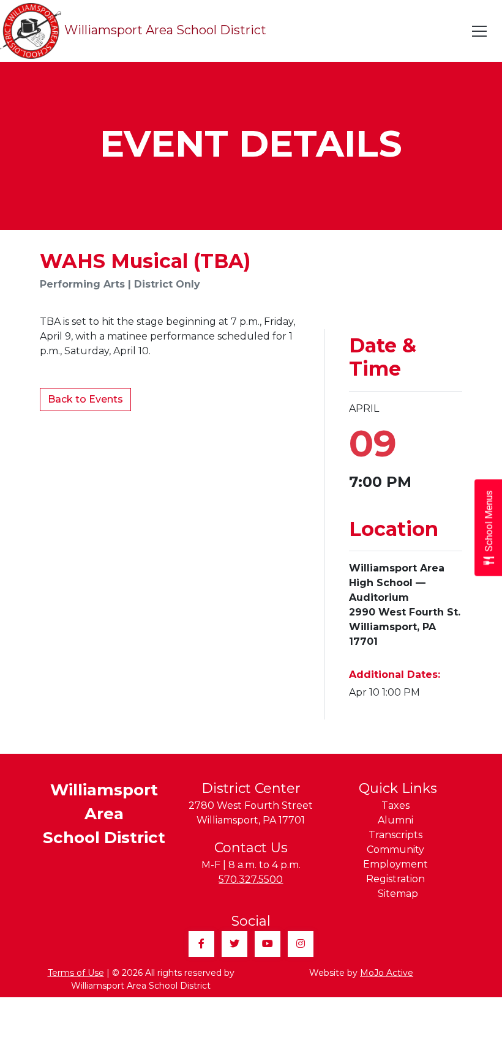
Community (395, 849)
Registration (395, 879)
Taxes (395, 805)
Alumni (395, 820)
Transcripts (395, 835)
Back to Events (85, 399)
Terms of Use (76, 972)
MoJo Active (386, 972)
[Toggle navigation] (480, 31)
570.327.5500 (251, 879)
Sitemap (398, 893)
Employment (395, 864)
